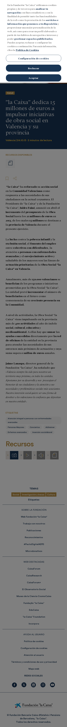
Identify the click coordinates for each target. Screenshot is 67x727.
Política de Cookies (27, 49)
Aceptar (33, 77)
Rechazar (33, 68)
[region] (33, 41)
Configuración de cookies (33, 58)
